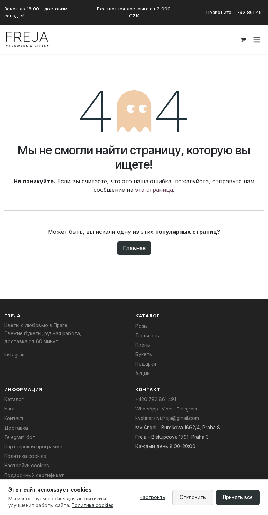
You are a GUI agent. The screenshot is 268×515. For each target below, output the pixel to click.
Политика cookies (25, 456)
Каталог (14, 399)
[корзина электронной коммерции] (243, 39)
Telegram (187, 409)
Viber (167, 409)
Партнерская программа (33, 446)
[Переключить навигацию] (257, 39)
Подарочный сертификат (34, 475)
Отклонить (193, 497)
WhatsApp (146, 409)
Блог (9, 409)
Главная (134, 248)
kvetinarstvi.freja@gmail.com (167, 418)
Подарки (145, 364)
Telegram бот (19, 437)
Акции (142, 373)
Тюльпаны (147, 335)
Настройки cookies (26, 465)
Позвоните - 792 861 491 (235, 12)
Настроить (152, 497)
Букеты (144, 354)
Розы (141, 326)
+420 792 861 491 (155, 399)
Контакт (14, 418)
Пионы (143, 345)
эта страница (154, 189)
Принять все (238, 497)
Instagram (15, 355)
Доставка (16, 428)
